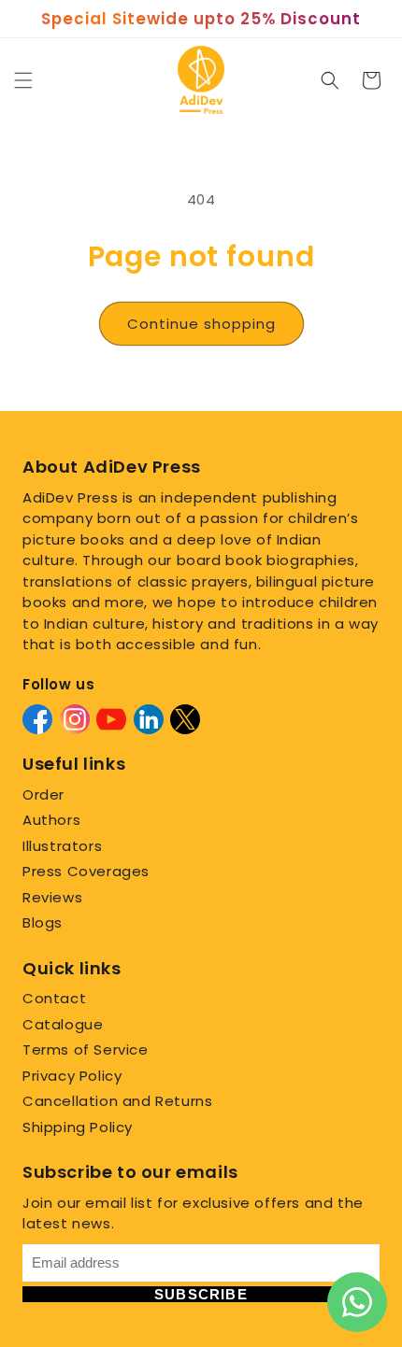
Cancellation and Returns (117, 1101)
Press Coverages (86, 871)
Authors (51, 819)
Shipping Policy (77, 1127)
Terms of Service (85, 1049)
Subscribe (201, 1294)
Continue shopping (201, 323)
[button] (23, 80)
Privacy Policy (72, 1075)
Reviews (52, 897)
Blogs (42, 922)
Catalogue (62, 1024)
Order (43, 794)
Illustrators (62, 846)
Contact (54, 998)
